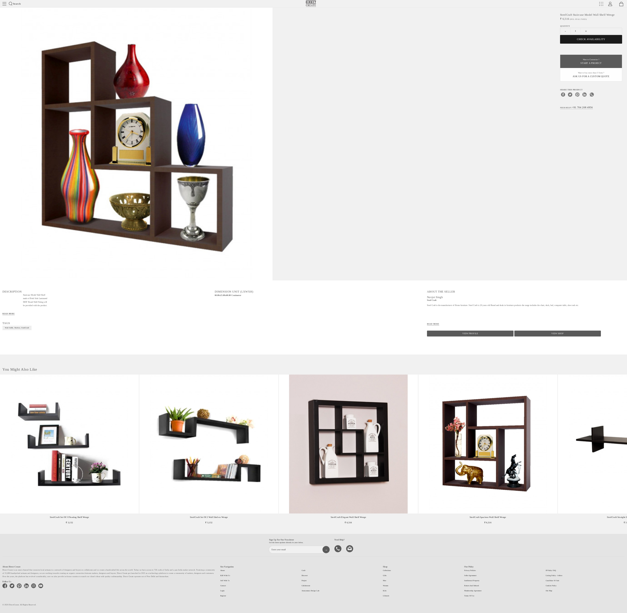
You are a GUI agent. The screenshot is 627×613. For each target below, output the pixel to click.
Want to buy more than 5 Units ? (591, 75)
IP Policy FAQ (551, 570)
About (222, 570)
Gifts (384, 575)
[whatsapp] (592, 94)
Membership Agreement (472, 591)
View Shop (557, 334)
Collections (387, 570)
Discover (305, 575)
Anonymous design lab (310, 591)
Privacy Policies (470, 570)
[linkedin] (584, 94)
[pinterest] (577, 94)
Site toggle (4, 3)
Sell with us (225, 580)
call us (338, 548)
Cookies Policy (551, 586)
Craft (303, 570)
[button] (623, 449)
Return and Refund (471, 586)
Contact (223, 586)
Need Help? (576, 107)
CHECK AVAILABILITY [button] (591, 39)
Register (223, 596)
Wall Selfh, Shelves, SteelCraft (17, 328)
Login (222, 591)
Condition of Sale (552, 580)
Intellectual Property (471, 580)
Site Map (549, 591)
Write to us (350, 548)
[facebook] (563, 94)
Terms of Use (469, 596)
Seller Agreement (470, 575)
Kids (384, 591)
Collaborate (306, 586)
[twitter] (570, 94)
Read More (8, 314)
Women (385, 586)
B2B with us (225, 575)
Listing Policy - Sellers (554, 575)
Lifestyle (386, 596)
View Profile (470, 334)
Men (384, 580)
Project (304, 580)
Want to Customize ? (591, 61)
